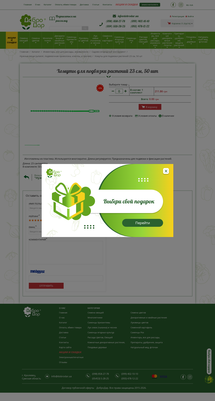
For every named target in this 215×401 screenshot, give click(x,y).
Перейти (142, 222)
